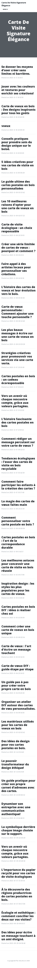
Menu (5, 9)
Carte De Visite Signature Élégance (14, 4)
